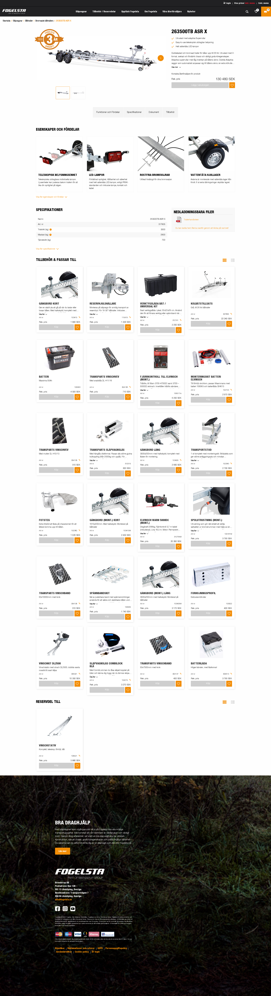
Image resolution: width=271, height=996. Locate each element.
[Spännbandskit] (110, 574)
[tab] (63, 93)
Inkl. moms (250, 3)
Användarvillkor (64, 952)
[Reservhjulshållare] (110, 284)
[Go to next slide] (161, 58)
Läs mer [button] (63, 851)
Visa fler (42, 314)
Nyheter (191, 11)
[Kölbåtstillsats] (211, 284)
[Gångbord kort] (60, 284)
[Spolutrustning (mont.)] (211, 501)
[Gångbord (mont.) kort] (110, 501)
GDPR (100, 948)
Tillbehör (170, 112)
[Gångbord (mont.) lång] (161, 574)
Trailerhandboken (191, 220)
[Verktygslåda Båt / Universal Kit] (161, 284)
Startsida (6, 21)
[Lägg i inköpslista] (232, 85)
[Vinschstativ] (60, 726)
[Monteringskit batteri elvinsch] (211, 357)
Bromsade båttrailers (44, 21)
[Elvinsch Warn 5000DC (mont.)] (161, 501)
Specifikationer (134, 112)
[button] (224, 260)
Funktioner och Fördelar (108, 112)
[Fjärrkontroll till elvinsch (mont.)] (161, 357)
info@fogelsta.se (63, 899)
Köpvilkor (60, 948)
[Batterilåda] (211, 644)
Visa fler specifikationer (45, 249)
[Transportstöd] (211, 430)
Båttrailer (29, 21)
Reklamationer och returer (81, 948)
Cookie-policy (82, 952)
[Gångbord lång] (161, 430)
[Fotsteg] (60, 501)
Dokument (154, 112)
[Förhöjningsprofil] (211, 574)
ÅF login (227, 3)
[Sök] (247, 12)
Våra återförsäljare (172, 11)
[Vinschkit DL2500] (60, 644)
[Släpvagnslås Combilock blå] (110, 644)
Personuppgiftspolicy (116, 948)
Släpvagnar (17, 21)
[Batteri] (60, 357)
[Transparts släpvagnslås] (110, 430)
